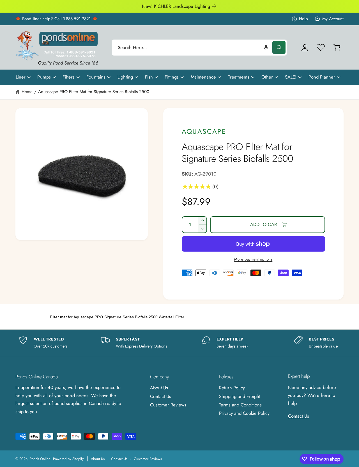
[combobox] (199, 48)
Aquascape (204, 131)
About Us (159, 387)
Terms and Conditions (240, 404)
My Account (333, 19)
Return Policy (232, 387)
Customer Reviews (168, 404)
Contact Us (160, 396)
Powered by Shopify (68, 458)
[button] (266, 48)
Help (303, 19)
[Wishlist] (321, 48)
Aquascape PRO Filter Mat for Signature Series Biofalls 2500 (93, 92)
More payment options (253, 259)
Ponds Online (40, 458)
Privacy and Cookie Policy (244, 413)
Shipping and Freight (239, 396)
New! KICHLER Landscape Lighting (176, 6)
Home (27, 92)
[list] (179, 342)
